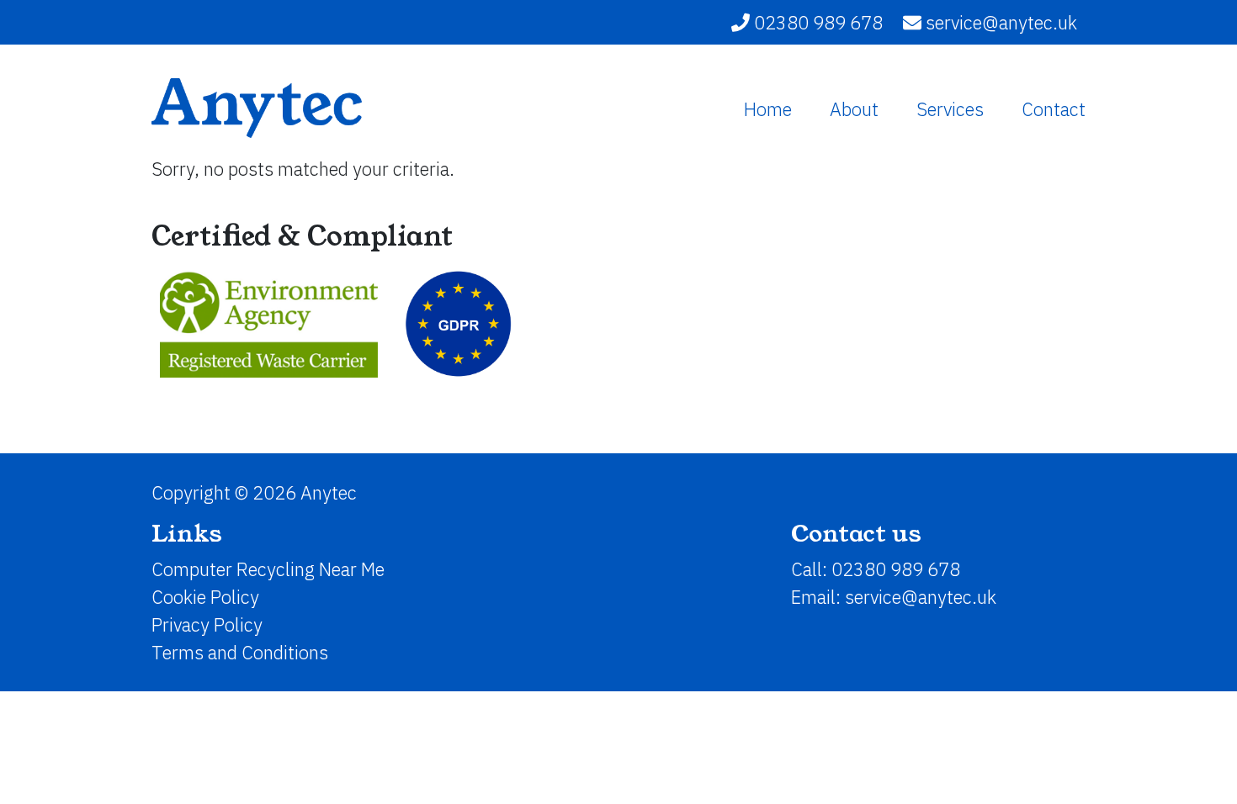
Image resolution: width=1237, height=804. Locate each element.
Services (950, 109)
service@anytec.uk (1001, 22)
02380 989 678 (816, 22)
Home (768, 109)
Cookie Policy (205, 596)
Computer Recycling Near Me (268, 569)
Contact (1054, 109)
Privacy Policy (207, 624)
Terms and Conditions (239, 652)
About (854, 109)
